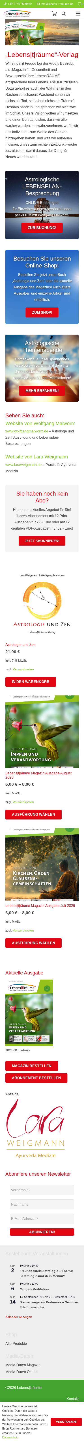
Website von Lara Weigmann (36, 457)
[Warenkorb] (54, 13)
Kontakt (73, 1399)
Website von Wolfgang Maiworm (40, 423)
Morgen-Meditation (34, 1289)
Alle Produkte (16, 1344)
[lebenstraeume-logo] (17, 13)
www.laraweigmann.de (23, 465)
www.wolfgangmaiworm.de (26, 431)
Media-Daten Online (21, 1372)
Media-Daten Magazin (23, 1365)
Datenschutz (10, 1437)
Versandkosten (23, 669)
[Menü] (78, 13)
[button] (63, 13)
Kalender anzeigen (18, 1317)
